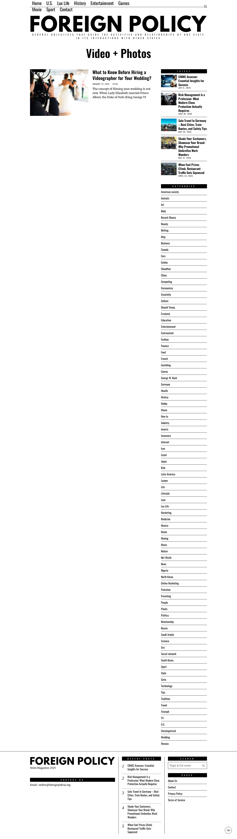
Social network (168, 654)
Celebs (164, 262)
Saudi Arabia (167, 634)
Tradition (165, 699)
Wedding (165, 737)
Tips (163, 692)
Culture (164, 301)
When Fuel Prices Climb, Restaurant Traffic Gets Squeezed (191, 169)
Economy (165, 314)
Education (166, 320)
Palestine (166, 590)
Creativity (166, 294)
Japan (164, 461)
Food (163, 352)
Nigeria (164, 570)
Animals (165, 198)
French (164, 359)
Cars (163, 256)
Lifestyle (165, 493)
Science (165, 641)
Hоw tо (164, 416)
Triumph (165, 711)
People (164, 602)
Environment (167, 333)
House (164, 410)
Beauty (164, 224)
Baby (163, 211)
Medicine (165, 519)
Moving (164, 538)
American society (170, 192)
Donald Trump (168, 307)
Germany (165, 384)
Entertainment (168, 326)
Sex (163, 647)
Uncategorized (168, 731)
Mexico (164, 525)
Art (162, 205)
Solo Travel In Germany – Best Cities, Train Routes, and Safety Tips (192, 125)
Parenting (166, 596)
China (164, 275)
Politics (165, 615)
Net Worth (166, 557)
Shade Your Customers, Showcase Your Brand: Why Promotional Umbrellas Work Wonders (192, 146)
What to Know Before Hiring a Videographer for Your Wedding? (121, 75)
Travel (164, 705)
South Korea (167, 660)
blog (163, 237)
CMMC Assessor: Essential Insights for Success (191, 81)
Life (163, 487)
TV (162, 718)
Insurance (166, 436)
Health (164, 391)
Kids (163, 468)
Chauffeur (166, 269)
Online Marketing (170, 583)
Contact (172, 787)
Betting (164, 230)
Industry (165, 423)
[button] (203, 765)
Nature (164, 551)
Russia (164, 628)
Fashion (165, 339)
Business (165, 243)
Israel (164, 455)
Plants (164, 609)
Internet (165, 442)
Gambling (166, 365)
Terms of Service (176, 800)
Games (164, 371)
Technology (166, 686)
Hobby (164, 403)
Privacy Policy (175, 793)
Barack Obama (168, 217)
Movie (164, 532)
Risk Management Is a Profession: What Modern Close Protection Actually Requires (191, 103)
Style (115, 84)
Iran (163, 448)
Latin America (168, 474)
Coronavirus (167, 288)
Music (164, 545)
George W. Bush (169, 378)
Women (165, 744)
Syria (163, 679)
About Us (172, 781)
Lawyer (164, 480)
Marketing (166, 513)
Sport (164, 667)
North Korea (167, 577)
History (164, 397)
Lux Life (165, 506)
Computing (166, 282)
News (163, 564)
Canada (164, 249)
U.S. (163, 724)
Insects (164, 429)
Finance (165, 346)
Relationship (167, 622)
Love (163, 500)
